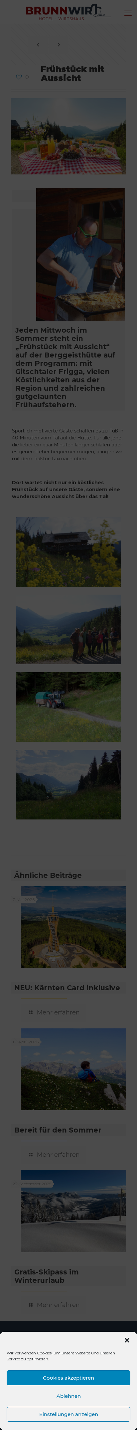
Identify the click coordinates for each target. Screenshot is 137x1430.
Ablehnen (69, 1396)
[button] (127, 1340)
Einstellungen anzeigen (68, 1414)
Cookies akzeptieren (68, 1378)
